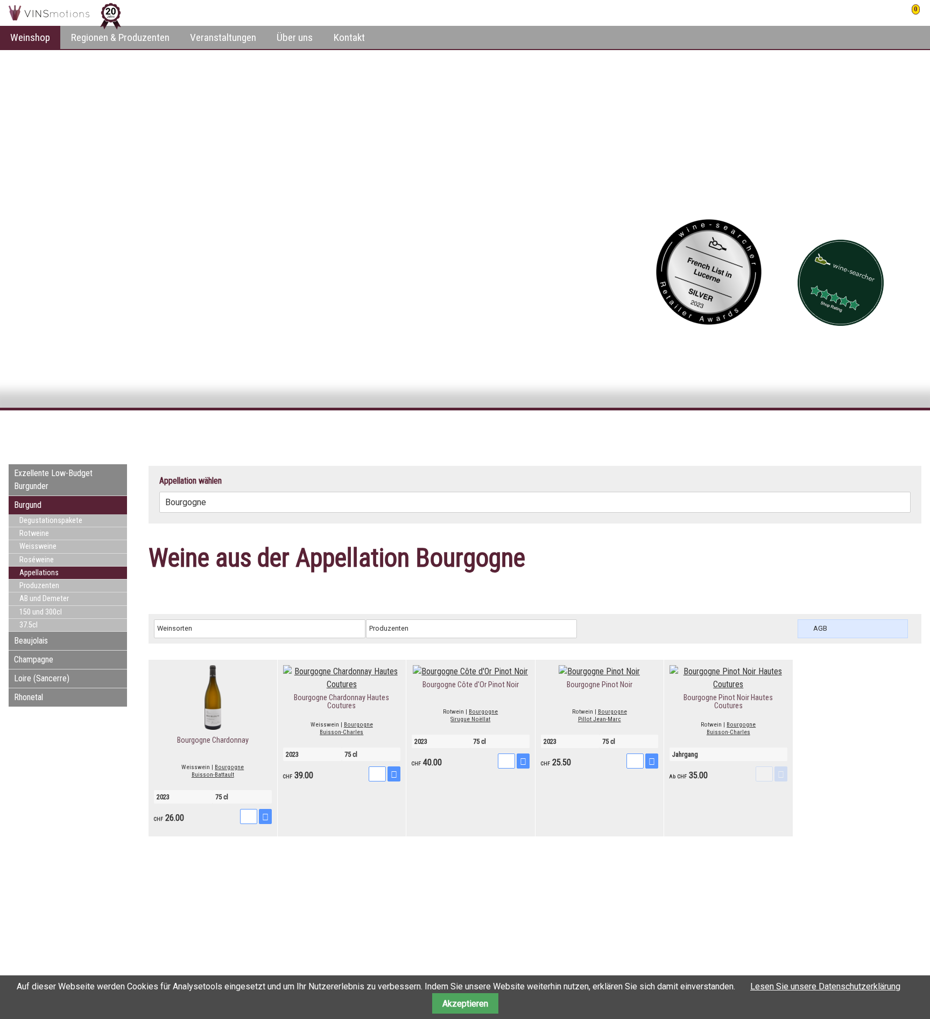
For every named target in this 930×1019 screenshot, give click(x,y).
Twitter (869, 429)
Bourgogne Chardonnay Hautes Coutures (341, 702)
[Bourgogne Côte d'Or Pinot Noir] (470, 671)
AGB (820, 628)
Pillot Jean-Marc (599, 719)
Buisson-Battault (213, 774)
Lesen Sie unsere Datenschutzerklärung (825, 986)
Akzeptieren (465, 1004)
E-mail (891, 429)
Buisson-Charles (341, 732)
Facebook (848, 429)
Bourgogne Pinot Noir (599, 684)
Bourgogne (229, 767)
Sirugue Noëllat (470, 719)
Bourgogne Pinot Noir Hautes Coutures (728, 702)
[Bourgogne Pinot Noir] (599, 671)
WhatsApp (912, 429)
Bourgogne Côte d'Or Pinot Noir (470, 684)
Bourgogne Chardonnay (213, 740)
